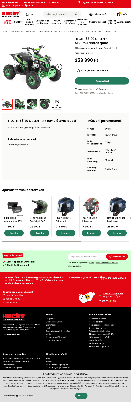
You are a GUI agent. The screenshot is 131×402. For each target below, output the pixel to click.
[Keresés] (76, 14)
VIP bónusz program (98, 343)
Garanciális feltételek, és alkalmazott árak (21, 358)
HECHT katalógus (53, 340)
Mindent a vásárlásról (34, 2)
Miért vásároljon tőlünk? (99, 337)
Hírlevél (49, 361)
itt (17, 396)
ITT (25, 383)
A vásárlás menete (97, 318)
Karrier (49, 334)
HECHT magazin (13, 5)
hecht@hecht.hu (14, 295)
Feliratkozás (119, 256)
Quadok (56, 31)
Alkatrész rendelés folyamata (16, 361)
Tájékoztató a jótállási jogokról (102, 325)
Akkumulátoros (69, 31)
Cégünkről (50, 318)
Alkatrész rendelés (11, 2)
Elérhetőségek (52, 325)
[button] (30, 14)
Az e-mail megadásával (93, 264)
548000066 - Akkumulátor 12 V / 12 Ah (13, 221)
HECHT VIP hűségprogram (57, 364)
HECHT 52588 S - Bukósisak (90, 220)
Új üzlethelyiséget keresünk (58, 367)
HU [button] (30, 5)
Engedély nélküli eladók (56, 337)
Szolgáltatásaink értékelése (58, 331)
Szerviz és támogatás (12, 367)
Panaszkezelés (95, 340)
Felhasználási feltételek (99, 331)
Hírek (48, 328)
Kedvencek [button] (103, 89)
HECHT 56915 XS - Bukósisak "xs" (39, 220)
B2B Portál (54, 2)
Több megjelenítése (84, 53)
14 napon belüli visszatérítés (101, 334)
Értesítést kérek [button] (102, 81)
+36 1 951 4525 (13, 299)
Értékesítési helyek (54, 322)
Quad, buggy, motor (41, 31)
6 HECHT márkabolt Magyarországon (113, 295)
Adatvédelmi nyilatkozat (100, 346)
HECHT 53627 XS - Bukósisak (116, 220)
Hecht (5, 31)
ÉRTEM (81, 395)
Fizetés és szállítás (97, 322)
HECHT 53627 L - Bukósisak (64, 220)
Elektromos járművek (20, 31)
